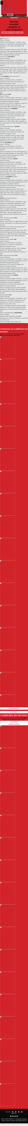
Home (3, 37)
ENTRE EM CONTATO (14, 708)
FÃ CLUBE (10, 15)
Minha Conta (5, 5)
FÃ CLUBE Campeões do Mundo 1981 (12, 32)
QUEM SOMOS (14, 721)
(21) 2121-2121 (5, 8)
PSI (26, 1120)
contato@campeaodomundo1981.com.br (8, 11)
